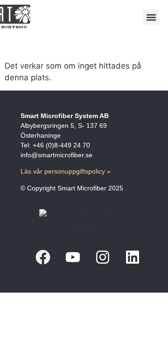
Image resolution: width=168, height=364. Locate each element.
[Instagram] (103, 257)
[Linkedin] (132, 257)
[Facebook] (43, 257)
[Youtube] (73, 257)
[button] (151, 17)
